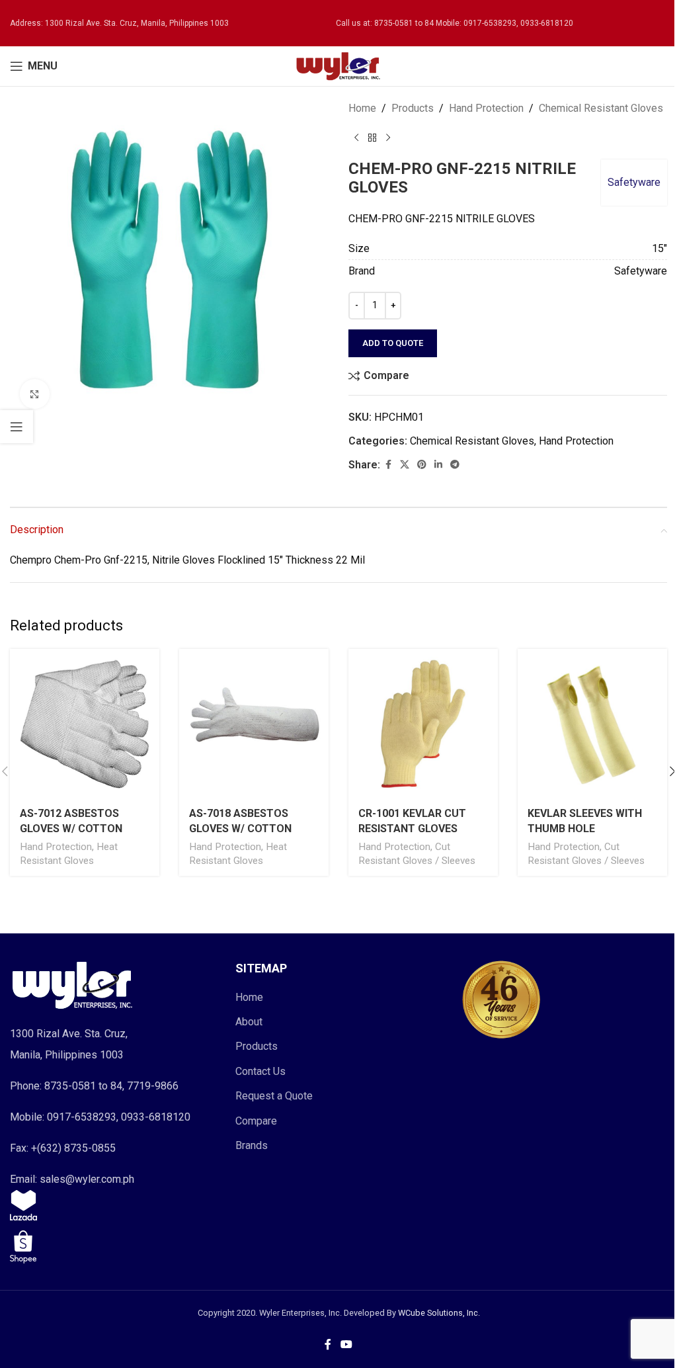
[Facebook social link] (388, 465)
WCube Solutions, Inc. (439, 1313)
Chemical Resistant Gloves (601, 108)
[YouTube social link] (346, 1344)
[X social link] (404, 465)
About (248, 1021)
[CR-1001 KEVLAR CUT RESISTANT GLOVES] (423, 723)
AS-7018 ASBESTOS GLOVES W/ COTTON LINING (240, 828)
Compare (256, 1121)
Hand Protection (486, 108)
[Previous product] (356, 138)
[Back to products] (372, 138)
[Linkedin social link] (438, 465)
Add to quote (392, 343)
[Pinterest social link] (421, 465)
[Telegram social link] (454, 465)
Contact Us (260, 1071)
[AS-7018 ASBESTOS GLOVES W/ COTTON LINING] (254, 723)
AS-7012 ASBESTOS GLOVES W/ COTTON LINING (71, 828)
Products (412, 108)
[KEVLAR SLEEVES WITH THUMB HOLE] (592, 723)
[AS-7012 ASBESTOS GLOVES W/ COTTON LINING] (84, 723)
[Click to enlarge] (35, 394)
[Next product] (388, 138)
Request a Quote (274, 1096)
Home (362, 108)
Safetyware (634, 182)
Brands (251, 1145)
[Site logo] (338, 65)
